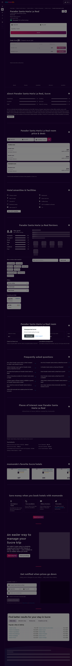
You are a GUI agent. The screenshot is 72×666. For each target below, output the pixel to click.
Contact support (39, 336)
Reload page (29, 336)
